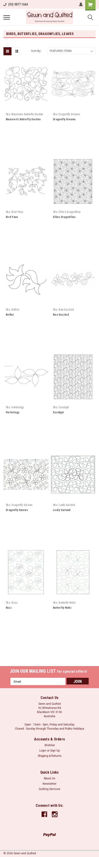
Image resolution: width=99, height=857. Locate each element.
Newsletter (49, 783)
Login (42, 750)
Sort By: (36, 51)
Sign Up (55, 750)
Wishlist (49, 745)
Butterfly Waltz (62, 607)
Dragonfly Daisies (17, 510)
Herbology (12, 412)
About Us (49, 778)
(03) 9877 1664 (18, 4)
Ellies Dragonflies (64, 217)
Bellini (10, 314)
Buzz (9, 607)
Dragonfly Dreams (64, 119)
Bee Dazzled (61, 314)
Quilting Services (49, 789)
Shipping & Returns (49, 755)
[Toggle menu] (6, 17)
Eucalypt (58, 412)
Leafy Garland (61, 510)
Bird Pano (12, 217)
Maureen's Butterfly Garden (23, 119)
